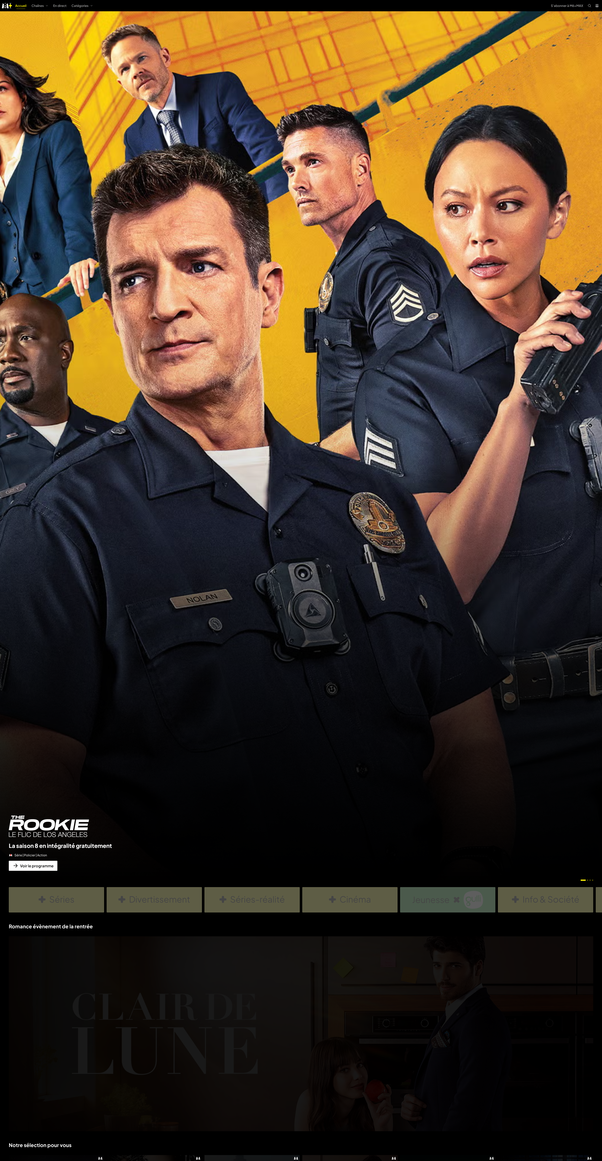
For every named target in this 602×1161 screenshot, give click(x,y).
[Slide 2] (587, 880)
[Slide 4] (592, 880)
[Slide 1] (583, 880)
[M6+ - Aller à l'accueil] (7, 5)
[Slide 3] (590, 880)
